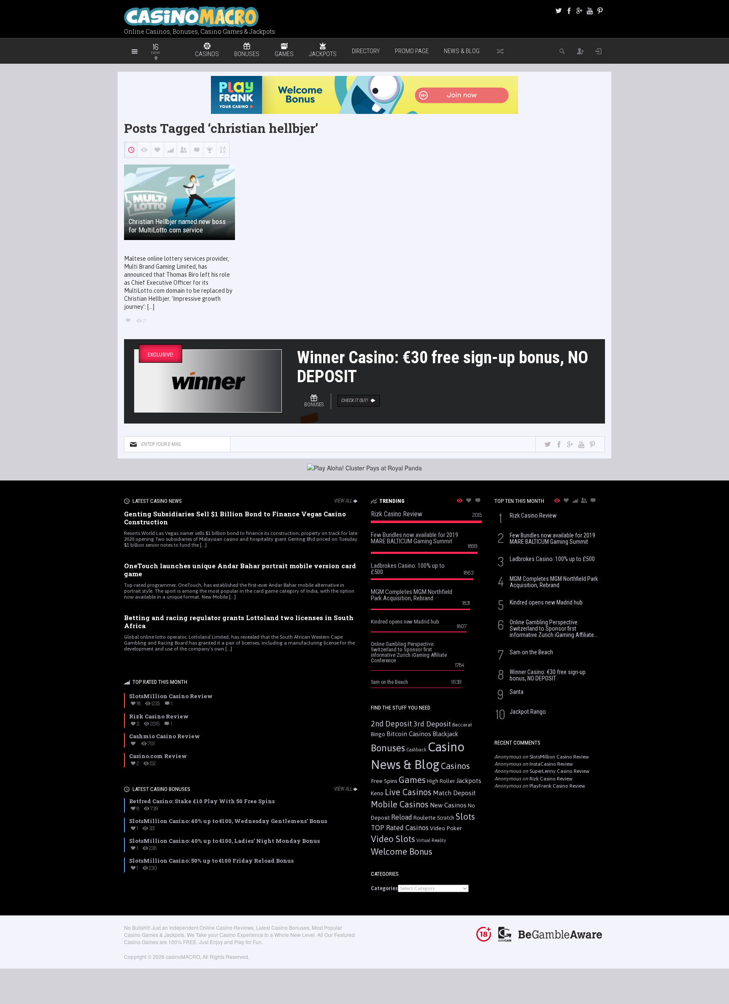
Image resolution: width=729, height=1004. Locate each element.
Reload (401, 817)
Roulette (424, 817)
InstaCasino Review (551, 764)
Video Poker (446, 828)
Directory (366, 51)
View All (343, 501)
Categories (384, 888)
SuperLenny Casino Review (559, 771)
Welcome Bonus (401, 851)
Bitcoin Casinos (408, 733)
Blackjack (445, 734)
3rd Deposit (432, 724)
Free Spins (384, 780)
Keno (377, 793)
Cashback (416, 749)
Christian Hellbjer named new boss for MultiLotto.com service (177, 225)
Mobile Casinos (400, 804)
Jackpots (468, 780)
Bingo (378, 734)
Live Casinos (408, 792)
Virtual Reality (431, 840)
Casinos (455, 766)
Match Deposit (454, 792)
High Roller (441, 781)
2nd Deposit (391, 723)
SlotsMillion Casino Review (559, 757)
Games (412, 780)
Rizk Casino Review (550, 779)
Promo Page (412, 51)
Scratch (445, 818)
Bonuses (388, 747)
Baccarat (462, 724)
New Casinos (448, 805)
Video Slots (393, 839)
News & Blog (462, 51)
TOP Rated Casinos (400, 827)
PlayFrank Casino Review (557, 786)
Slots (465, 816)
